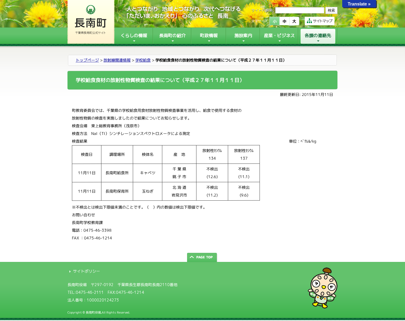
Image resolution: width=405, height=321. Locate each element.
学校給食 (143, 60)
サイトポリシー (86, 271)
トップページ (87, 60)
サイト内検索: (262, 10)
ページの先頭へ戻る (202, 257)
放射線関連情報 (117, 60)
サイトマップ (322, 20)
